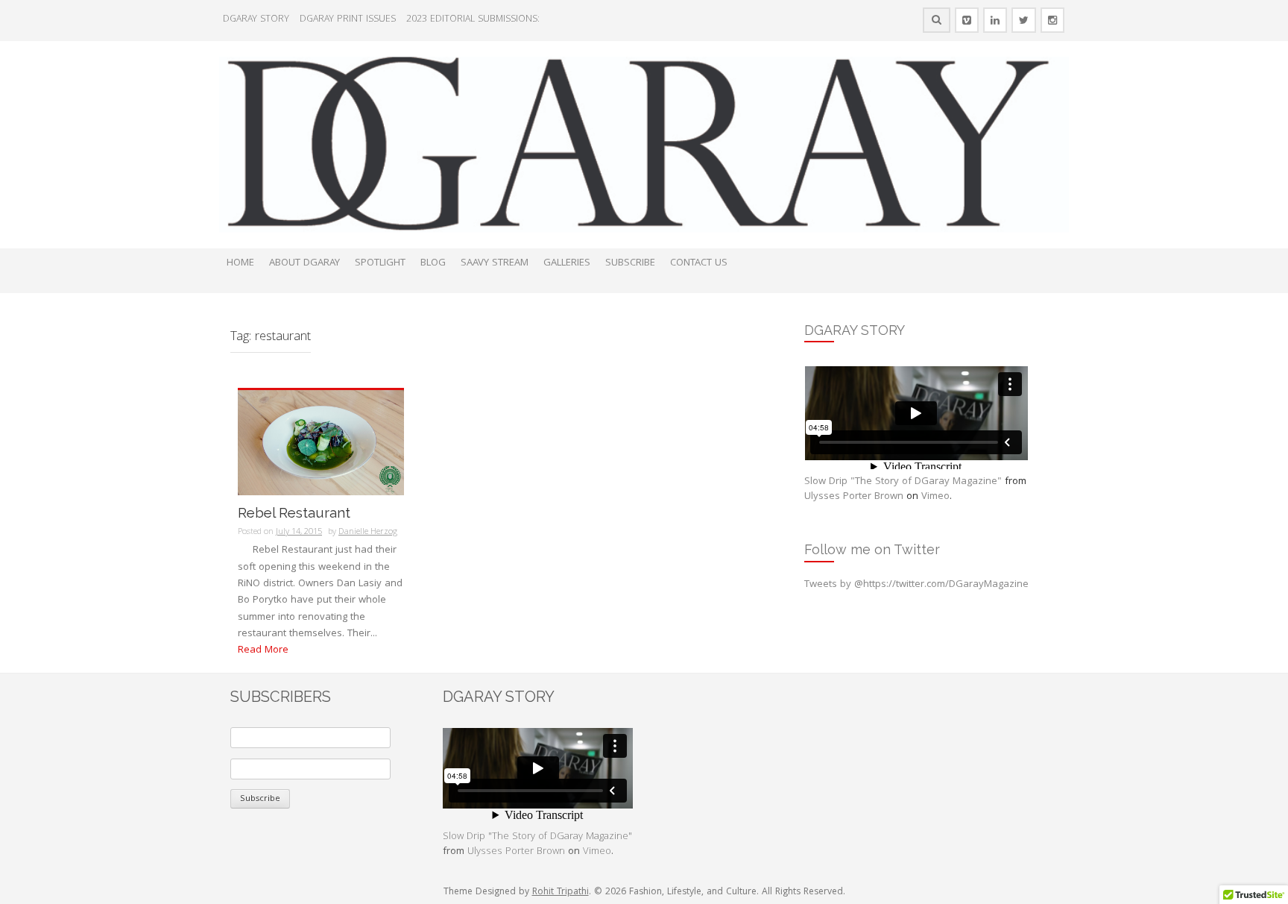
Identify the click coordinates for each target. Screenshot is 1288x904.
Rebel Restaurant (294, 513)
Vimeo (935, 497)
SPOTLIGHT (380, 263)
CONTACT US (698, 263)
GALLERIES (566, 263)
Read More (263, 650)
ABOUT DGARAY (304, 263)
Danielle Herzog (367, 532)
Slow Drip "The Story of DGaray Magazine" (903, 482)
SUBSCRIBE (630, 263)
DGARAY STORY (256, 20)
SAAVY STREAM (494, 263)
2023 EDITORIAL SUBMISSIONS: (473, 20)
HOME (240, 263)
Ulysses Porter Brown (853, 497)
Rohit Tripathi (560, 892)
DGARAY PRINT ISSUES (348, 20)
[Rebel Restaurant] (321, 443)
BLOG (433, 263)
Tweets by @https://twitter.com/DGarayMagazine (916, 585)
